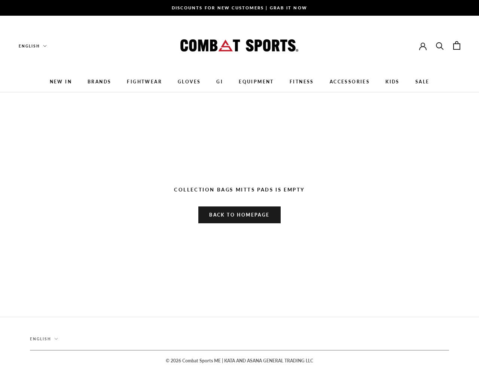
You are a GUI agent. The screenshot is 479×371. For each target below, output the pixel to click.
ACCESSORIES (350, 82)
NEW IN (61, 82)
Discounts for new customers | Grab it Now (239, 7)
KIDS (392, 82)
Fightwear (144, 82)
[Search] (440, 45)
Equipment (256, 82)
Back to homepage (239, 215)
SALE (422, 82)
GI (219, 82)
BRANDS (99, 82)
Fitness (302, 82)
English (29, 46)
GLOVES (189, 82)
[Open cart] (456, 45)
